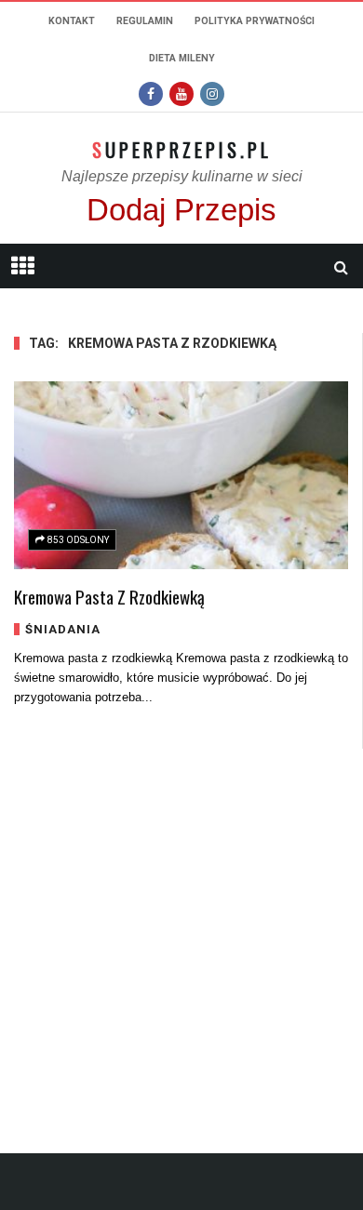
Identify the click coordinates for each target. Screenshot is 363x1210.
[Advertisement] (181, 930)
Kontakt (71, 21)
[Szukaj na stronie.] (340, 267)
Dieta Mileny (182, 58)
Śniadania (63, 629)
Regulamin (144, 21)
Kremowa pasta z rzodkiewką (109, 596)
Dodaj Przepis (181, 209)
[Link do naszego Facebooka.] (151, 94)
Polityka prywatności (255, 21)
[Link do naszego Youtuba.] (181, 94)
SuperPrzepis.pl (182, 149)
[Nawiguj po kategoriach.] (22, 266)
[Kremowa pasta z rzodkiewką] (181, 475)
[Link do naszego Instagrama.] (212, 94)
